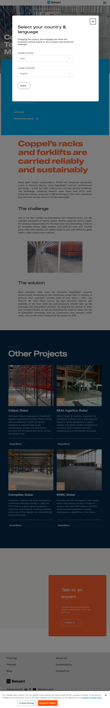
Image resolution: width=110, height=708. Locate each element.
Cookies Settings (26, 703)
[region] (55, 699)
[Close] (106, 695)
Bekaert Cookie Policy (92, 698)
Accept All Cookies (47, 703)
